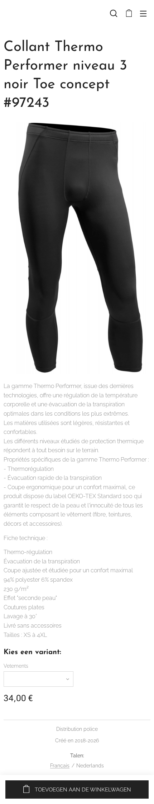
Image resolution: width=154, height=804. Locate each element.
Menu (143, 13)
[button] (114, 13)
